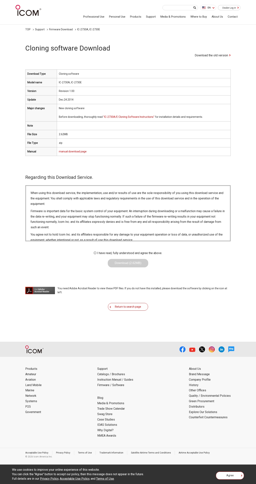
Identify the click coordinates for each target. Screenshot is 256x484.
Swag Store (104, 414)
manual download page (73, 151)
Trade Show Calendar (111, 408)
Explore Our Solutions (203, 412)
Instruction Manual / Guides (115, 379)
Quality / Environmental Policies (210, 395)
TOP (28, 29)
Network (30, 395)
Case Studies (106, 419)
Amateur (30, 374)
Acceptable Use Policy (36, 452)
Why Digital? (105, 430)
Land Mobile (33, 385)
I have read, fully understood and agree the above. (129, 253)
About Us (217, 16)
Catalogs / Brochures (111, 374)
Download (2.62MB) (128, 263)
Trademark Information (111, 452)
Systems (31, 401)
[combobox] (208, 7)
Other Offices (197, 390)
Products (135, 16)
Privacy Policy (63, 452)
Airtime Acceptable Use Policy (194, 452)
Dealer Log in (229, 8)
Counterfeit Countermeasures (208, 417)
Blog (100, 398)
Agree (230, 475)
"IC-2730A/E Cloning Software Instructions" (128, 116)
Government (33, 412)
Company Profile (200, 379)
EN (209, 7)
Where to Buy (198, 16)
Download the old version (211, 55)
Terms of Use (85, 452)
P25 (28, 406)
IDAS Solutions (107, 425)
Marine (29, 390)
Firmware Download (61, 29)
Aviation (30, 379)
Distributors (196, 406)
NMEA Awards (106, 435)
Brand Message (199, 374)
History (193, 385)
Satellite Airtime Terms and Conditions (151, 452)
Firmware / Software (110, 385)
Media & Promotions (173, 16)
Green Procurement (201, 401)
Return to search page (128, 306)
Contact (233, 16)
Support (151, 16)
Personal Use (117, 16)
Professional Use (93, 16)
